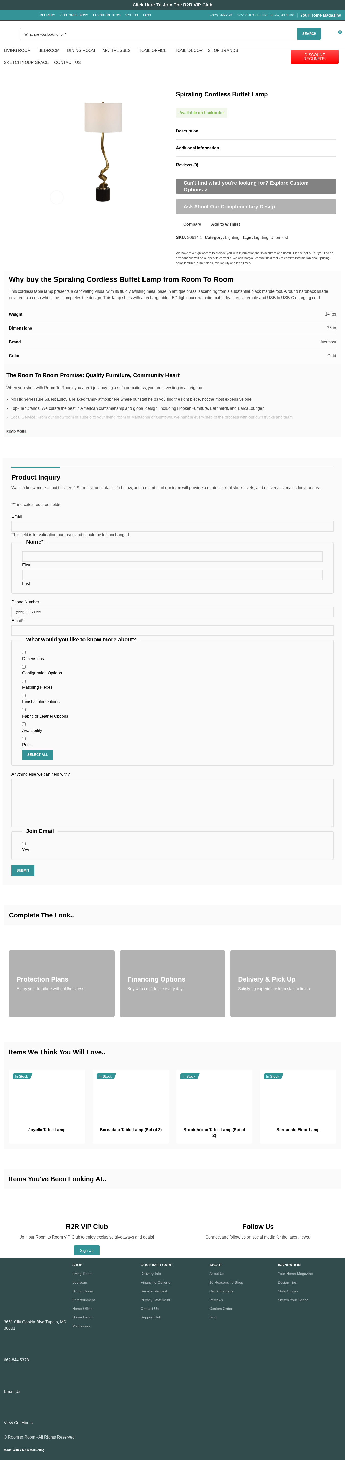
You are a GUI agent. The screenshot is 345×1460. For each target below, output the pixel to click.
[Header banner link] (172, 5)
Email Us (12, 1391)
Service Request (154, 1291)
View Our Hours (18, 1423)
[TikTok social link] (31, 15)
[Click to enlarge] (56, 197)
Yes (25, 850)
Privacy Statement (155, 1300)
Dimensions (33, 659)
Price (27, 745)
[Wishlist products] (328, 34)
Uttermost (279, 237)
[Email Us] (10, 1379)
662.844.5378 (16, 1360)
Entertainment (83, 1300)
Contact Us (150, 1308)
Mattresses (81, 1326)
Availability (32, 730)
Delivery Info (151, 1273)
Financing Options (155, 1282)
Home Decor (82, 1317)
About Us (216, 1273)
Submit (23, 870)
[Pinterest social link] (25, 15)
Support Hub (151, 1317)
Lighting (232, 237)
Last (26, 583)
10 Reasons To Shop (226, 1282)
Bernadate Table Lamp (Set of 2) (131, 1130)
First (26, 565)
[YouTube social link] (19, 15)
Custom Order (220, 1308)
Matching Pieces (37, 687)
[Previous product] (12, 75)
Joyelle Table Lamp (47, 1130)
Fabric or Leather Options (45, 716)
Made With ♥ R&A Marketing (24, 1450)
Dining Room (82, 1291)
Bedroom (79, 1282)
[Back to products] (18, 75)
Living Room (82, 1273)
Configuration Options (42, 673)
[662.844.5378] (10, 1348)
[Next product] (24, 75)
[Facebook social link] (7, 15)
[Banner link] (256, 186)
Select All (37, 755)
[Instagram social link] (13, 15)
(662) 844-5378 (221, 15)
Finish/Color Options (41, 701)
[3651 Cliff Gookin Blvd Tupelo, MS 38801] (10, 1310)
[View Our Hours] (10, 1411)
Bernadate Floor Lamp (298, 1130)
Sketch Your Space (293, 1300)
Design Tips (287, 1282)
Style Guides (288, 1291)
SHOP (77, 1265)
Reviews (216, 1300)
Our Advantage (221, 1291)
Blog (213, 1317)
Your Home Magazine (320, 15)
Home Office (82, 1308)
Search (309, 34)
